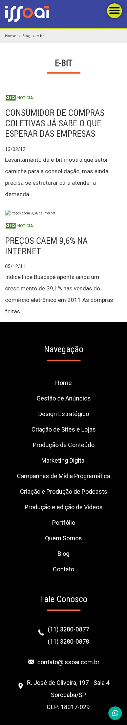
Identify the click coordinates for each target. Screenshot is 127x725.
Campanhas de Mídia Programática (63, 476)
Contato (63, 569)
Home (10, 36)
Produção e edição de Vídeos (64, 507)
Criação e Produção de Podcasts (63, 491)
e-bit (40, 36)
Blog (26, 36)
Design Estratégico (63, 413)
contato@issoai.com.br (68, 662)
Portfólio (63, 522)
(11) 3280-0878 (68, 641)
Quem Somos (63, 538)
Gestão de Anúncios (64, 398)
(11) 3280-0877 (68, 629)
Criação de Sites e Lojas (63, 429)
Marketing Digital (63, 460)
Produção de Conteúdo (63, 444)
